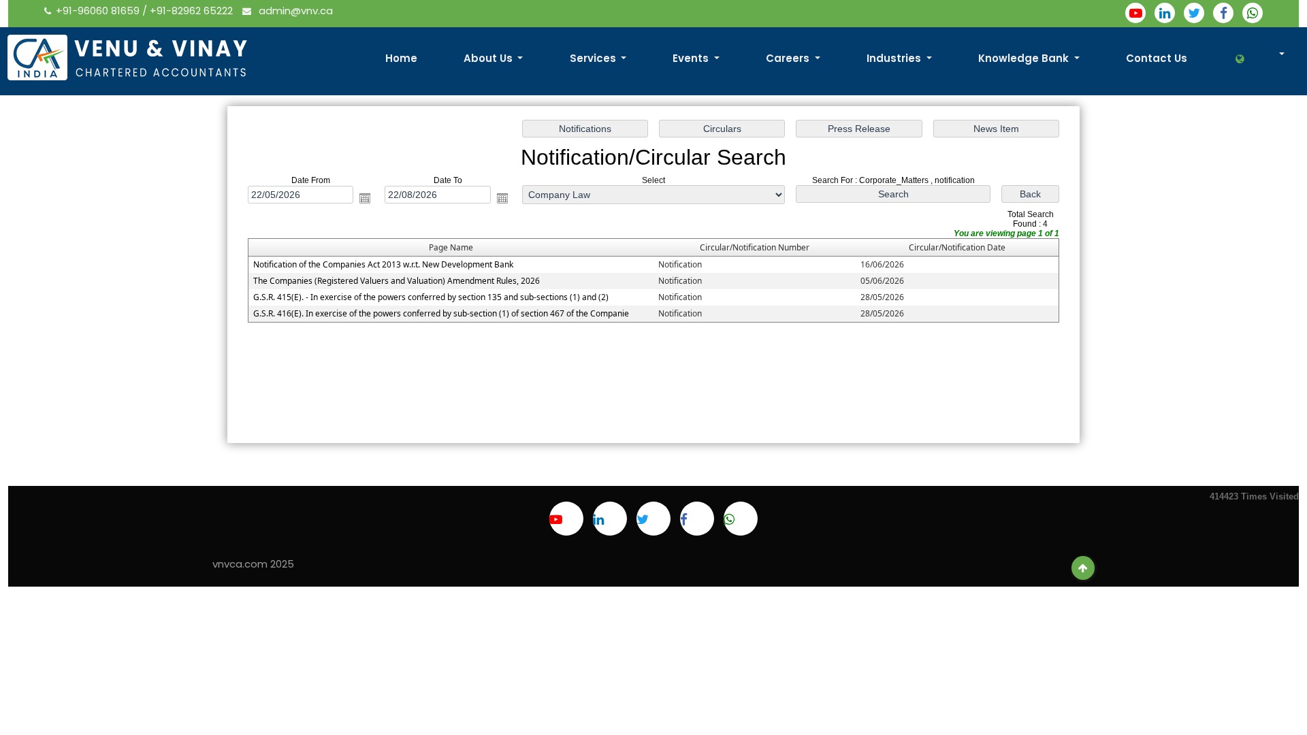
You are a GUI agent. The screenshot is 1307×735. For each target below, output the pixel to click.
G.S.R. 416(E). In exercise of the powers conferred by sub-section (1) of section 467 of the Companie (441, 313)
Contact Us (1156, 58)
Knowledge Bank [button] (1024, 58)
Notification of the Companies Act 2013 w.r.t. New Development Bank (383, 264)
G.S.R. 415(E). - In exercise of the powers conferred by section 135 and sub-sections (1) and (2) (431, 297)
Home (401, 58)
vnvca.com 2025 (253, 564)
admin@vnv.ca (294, 10)
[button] (1259, 59)
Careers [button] (789, 58)
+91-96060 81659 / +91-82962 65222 (146, 10)
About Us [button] (489, 58)
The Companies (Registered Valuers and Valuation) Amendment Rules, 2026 (396, 281)
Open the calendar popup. (364, 198)
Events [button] (692, 58)
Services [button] (594, 58)
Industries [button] (895, 58)
